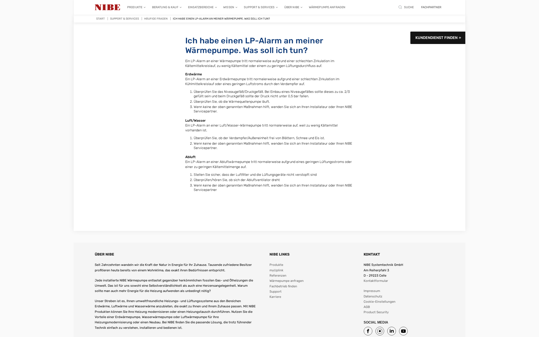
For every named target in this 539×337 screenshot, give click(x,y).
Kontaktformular (376, 281)
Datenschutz (373, 296)
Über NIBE (291, 7)
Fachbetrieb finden (283, 286)
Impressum (372, 291)
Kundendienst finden (436, 38)
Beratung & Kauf (165, 7)
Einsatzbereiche (201, 7)
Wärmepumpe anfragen (327, 7)
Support (276, 291)
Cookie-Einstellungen (379, 302)
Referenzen (278, 275)
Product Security (376, 312)
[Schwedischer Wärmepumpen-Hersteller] (107, 7)
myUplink (276, 270)
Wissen (228, 7)
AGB (367, 307)
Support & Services (259, 7)
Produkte (134, 7)
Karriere (275, 297)
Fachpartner (431, 7)
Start (100, 18)
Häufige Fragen (156, 18)
